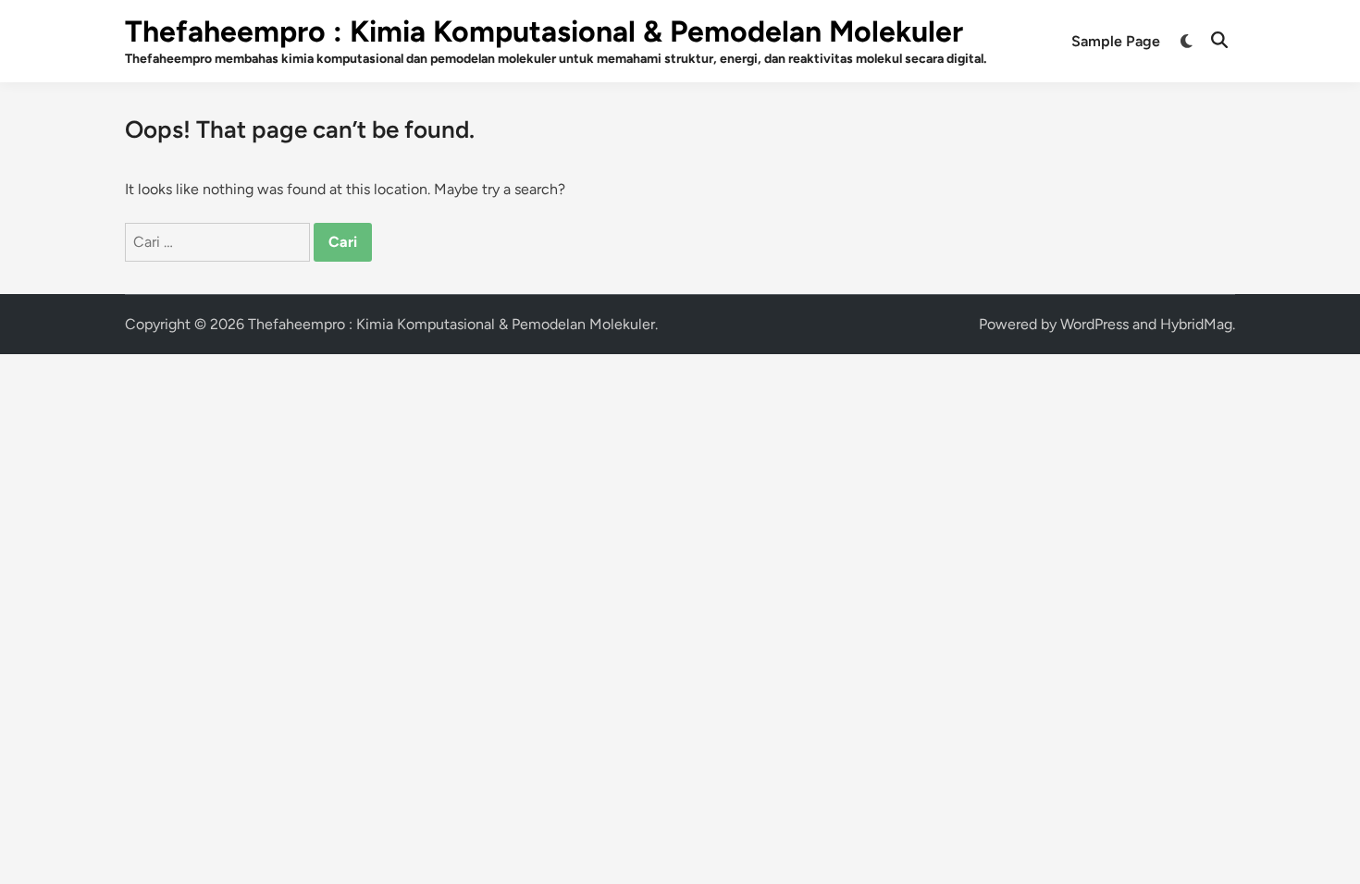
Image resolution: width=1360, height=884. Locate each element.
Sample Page (1115, 41)
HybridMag (1196, 324)
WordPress (1094, 324)
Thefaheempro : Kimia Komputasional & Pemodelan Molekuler (544, 31)
